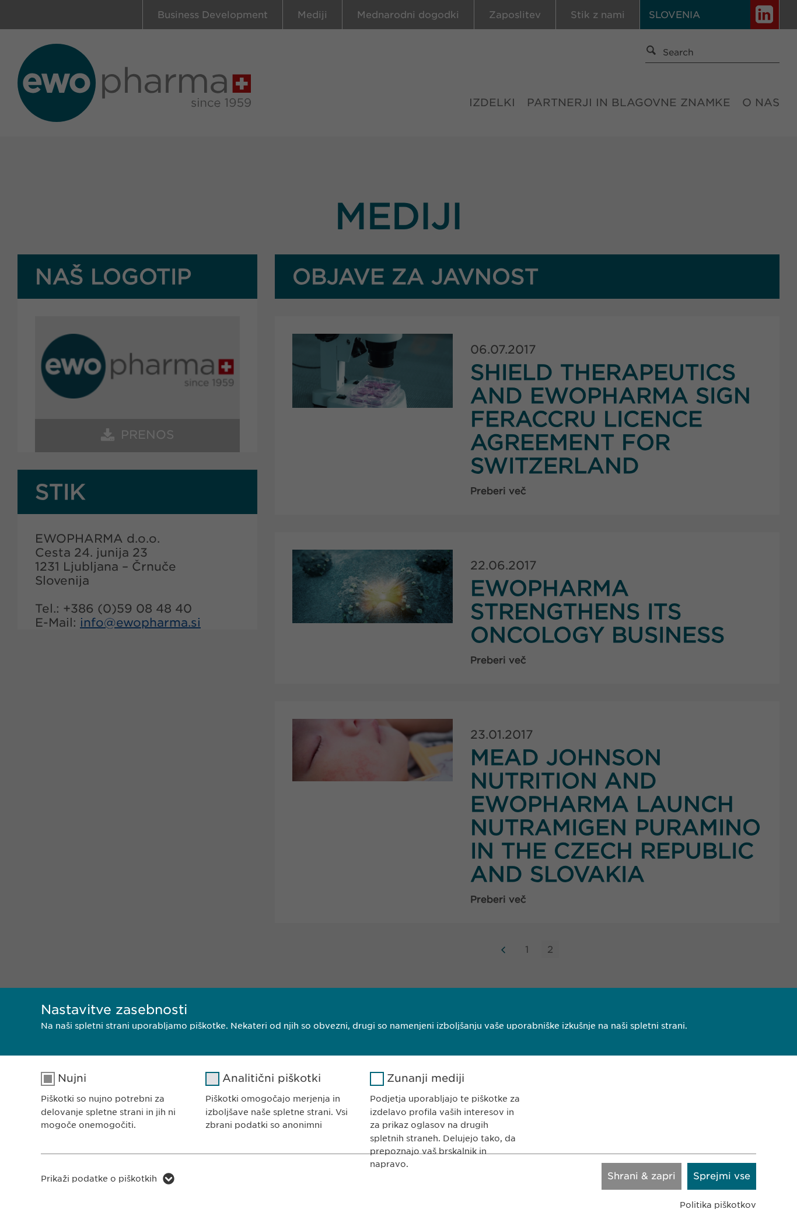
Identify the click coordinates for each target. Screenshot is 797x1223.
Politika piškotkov (718, 1205)
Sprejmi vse (721, 1176)
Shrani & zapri (641, 1176)
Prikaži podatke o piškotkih (99, 1178)
